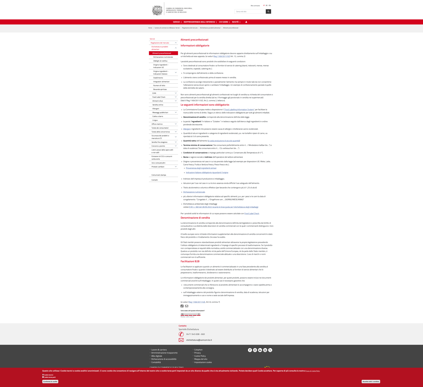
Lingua (155, 120)
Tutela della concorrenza (161, 131)
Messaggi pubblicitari (160, 112)
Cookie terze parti (50, 377)
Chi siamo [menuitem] (223, 22)
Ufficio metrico (157, 124)
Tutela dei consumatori (160, 128)
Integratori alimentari (161, 81)
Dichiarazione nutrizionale (194, 191)
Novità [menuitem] (235, 22)
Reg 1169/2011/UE (222, 56)
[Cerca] (268, 11)
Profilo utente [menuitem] (246, 22)
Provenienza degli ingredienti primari (201, 168)
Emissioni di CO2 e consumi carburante (162, 157)
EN (270, 5)
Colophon (198, 349)
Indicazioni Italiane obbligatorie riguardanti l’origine (207, 172)
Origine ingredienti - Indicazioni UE (161, 66)
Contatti (155, 180)
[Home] (174, 8)
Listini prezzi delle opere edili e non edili (162, 151)
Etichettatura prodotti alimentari (160, 48)
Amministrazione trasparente (164, 352)
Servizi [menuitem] (176, 22)
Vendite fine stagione (159, 142)
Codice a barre (157, 116)
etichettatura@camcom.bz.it (199, 339)
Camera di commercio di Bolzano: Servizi (167, 28)
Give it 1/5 (182, 315)
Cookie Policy (200, 355)
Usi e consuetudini (158, 162)
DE (267, 5)
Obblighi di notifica (160, 61)
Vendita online (157, 104)
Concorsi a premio (158, 146)
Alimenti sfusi (157, 101)
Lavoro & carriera (159, 349)
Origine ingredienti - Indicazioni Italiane (161, 72)
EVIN (154, 93)
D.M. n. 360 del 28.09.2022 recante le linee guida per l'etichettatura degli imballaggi (223, 206)
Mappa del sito (200, 359)
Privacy (197, 352)
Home (150, 28)
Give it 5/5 (198, 315)
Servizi (152, 38)
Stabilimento (158, 77)
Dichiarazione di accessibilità (163, 359)
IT (264, 5)
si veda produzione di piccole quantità (223, 140)
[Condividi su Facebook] (182, 306)
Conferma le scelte (50, 381)
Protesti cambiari (158, 166)
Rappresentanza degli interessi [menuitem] (199, 22)
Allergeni (187, 128)
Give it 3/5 (190, 315)
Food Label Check (251, 213)
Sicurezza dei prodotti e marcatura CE (160, 137)
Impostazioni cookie (203, 362)
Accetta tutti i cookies (371, 381)
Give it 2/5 (186, 315)
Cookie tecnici (48, 375)
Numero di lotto (159, 85)
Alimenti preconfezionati (161, 53)
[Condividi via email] (186, 306)
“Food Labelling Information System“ (239, 109)
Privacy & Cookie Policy (312, 371)
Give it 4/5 (194, 315)
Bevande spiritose (160, 89)
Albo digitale (156, 355)
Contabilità (156, 362)
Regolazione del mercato (190, 28)
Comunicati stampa (159, 175)
